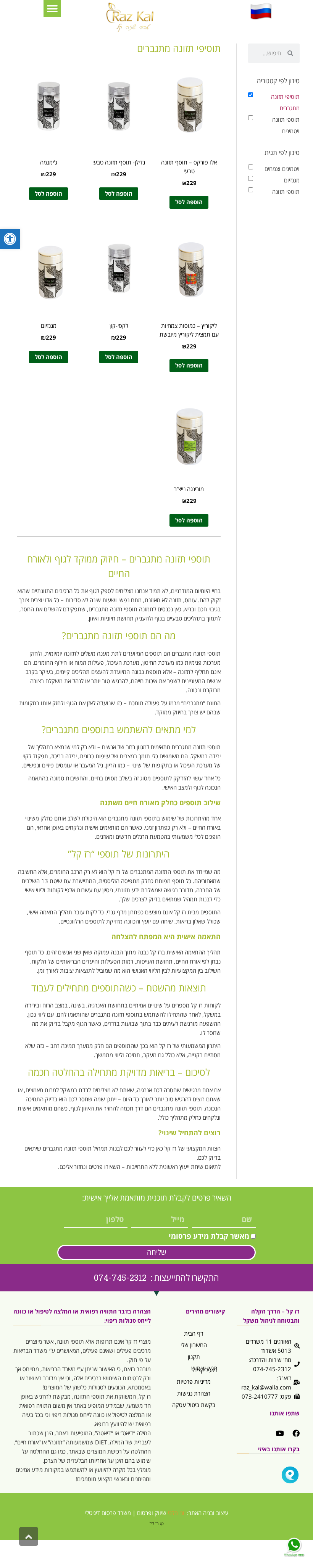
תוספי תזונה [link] (286, 191)
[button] (52, 8)
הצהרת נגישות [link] (193, 1393)
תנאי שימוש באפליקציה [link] (204, 1369)
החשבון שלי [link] (194, 1345)
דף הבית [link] (193, 1333)
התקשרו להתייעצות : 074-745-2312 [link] (156, 1277)
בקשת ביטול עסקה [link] (193, 1405)
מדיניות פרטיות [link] (194, 1381)
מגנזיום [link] (292, 180)
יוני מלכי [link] (177, 1513)
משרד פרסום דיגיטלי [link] (108, 1513)
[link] (10, 239)
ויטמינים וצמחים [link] (282, 168)
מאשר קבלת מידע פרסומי (209, 1236)
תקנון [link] (194, 1356)
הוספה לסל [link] (189, 202)
